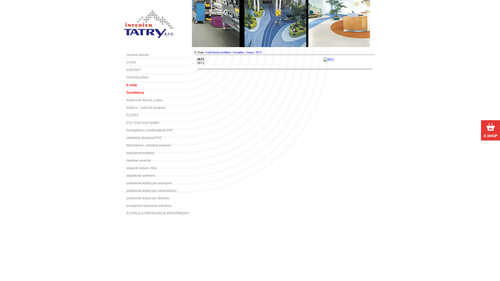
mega (249, 52)
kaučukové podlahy (218, 52)
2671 (259, 52)
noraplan (238, 52)
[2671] (328, 59)
